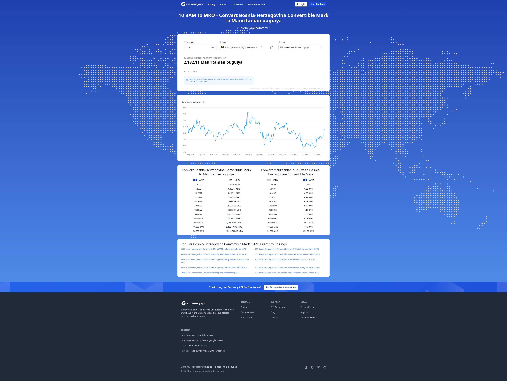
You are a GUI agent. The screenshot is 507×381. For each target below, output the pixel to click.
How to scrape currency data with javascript (203, 350)
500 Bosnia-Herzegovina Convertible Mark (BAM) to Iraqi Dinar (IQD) (285, 259)
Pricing (211, 4)
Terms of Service (309, 317)
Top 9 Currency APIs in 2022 (194, 345)
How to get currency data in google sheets (202, 340)
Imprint (304, 312)
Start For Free (317, 4)
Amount (189, 42)
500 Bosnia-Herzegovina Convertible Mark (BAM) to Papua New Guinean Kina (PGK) (215, 260)
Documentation (256, 4)
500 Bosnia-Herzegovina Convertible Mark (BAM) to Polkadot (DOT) (210, 272)
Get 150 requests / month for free (281, 287)
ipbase (218, 366)
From (222, 42)
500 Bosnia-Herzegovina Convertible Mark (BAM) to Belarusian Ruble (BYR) (213, 249)
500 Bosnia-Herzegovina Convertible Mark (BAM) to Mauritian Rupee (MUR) (214, 254)
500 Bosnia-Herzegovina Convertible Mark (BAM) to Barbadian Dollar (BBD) (214, 267)
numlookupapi (230, 366)
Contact (224, 4)
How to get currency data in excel (197, 335)
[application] (253, 130)
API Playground (278, 307)
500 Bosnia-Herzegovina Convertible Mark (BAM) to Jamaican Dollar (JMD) (287, 254)
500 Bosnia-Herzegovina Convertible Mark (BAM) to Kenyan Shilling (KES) (287, 272)
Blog (273, 312)
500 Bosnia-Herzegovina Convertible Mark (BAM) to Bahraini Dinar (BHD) (287, 249)
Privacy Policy (307, 307)
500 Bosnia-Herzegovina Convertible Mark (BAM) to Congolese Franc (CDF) (287, 267)
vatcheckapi (207, 366)
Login (302, 4)
